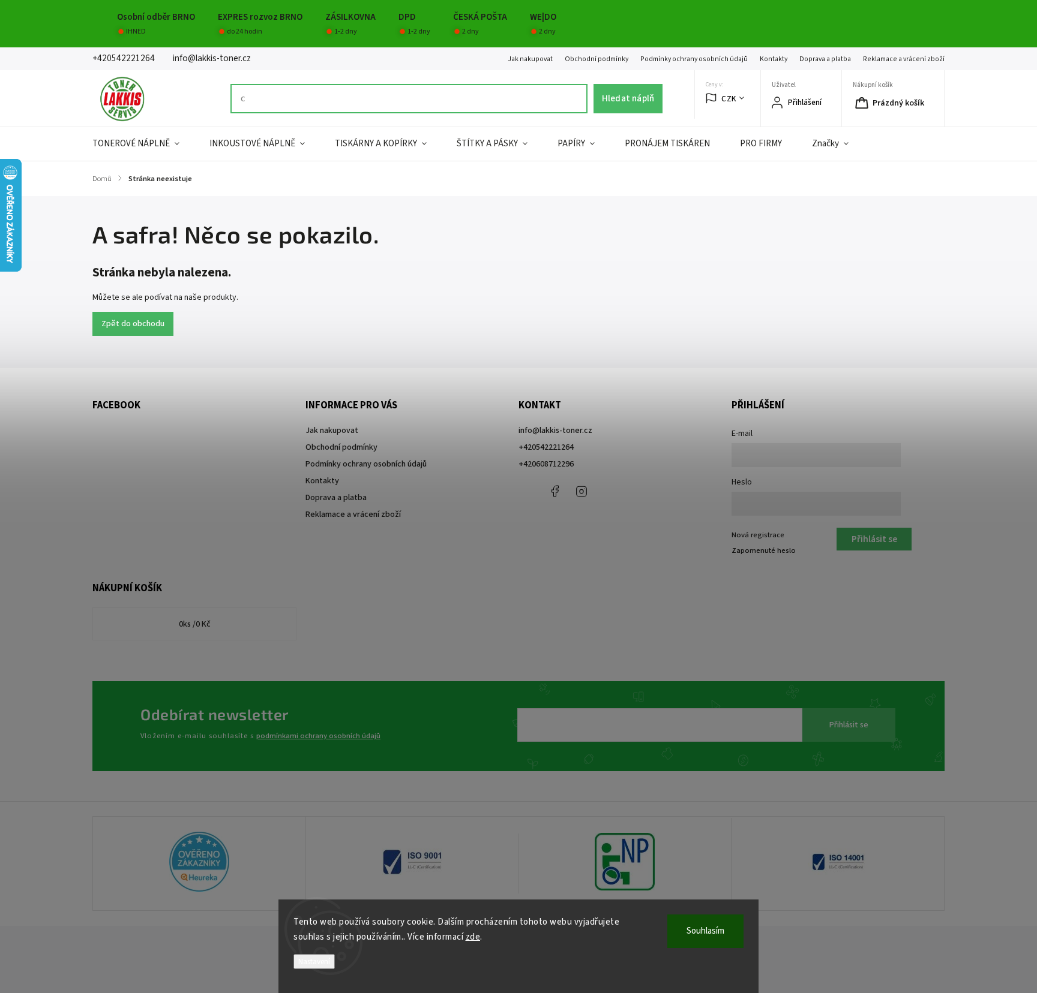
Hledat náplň (628, 98)
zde (473, 937)
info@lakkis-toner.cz (555, 431)
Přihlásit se (848, 725)
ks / (195, 624)
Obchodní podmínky (596, 59)
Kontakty (773, 59)
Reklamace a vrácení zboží (904, 59)
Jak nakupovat (530, 59)
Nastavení (314, 961)
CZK (728, 98)
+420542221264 (546, 447)
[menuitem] (143, 144)
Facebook (555, 491)
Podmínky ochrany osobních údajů (694, 59)
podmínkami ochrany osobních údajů (318, 735)
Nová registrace (758, 534)
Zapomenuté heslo (764, 550)
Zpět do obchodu (132, 324)
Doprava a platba (825, 59)
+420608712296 (546, 464)
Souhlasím (705, 931)
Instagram (582, 491)
